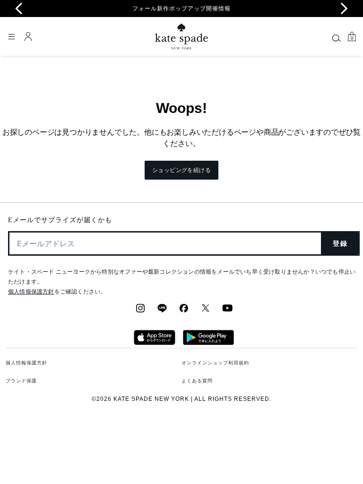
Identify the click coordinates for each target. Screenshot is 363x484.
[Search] (336, 37)
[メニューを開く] (11, 36)
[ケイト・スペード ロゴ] (181, 37)
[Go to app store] (154, 342)
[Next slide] (344, 8)
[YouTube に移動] (227, 311)
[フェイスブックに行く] (184, 311)
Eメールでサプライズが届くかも (60, 220)
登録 (340, 243)
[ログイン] (28, 36)
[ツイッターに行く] (205, 311)
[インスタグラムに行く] (140, 311)
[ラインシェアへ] (162, 311)
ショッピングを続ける (181, 170)
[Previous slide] (18, 8)
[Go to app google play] (208, 342)
